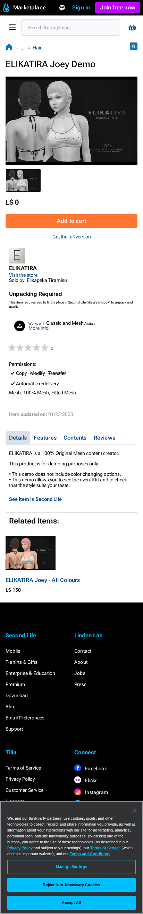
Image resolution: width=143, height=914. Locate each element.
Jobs (79, 673)
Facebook (95, 768)
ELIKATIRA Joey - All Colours (43, 580)
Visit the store (23, 275)
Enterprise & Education (30, 673)
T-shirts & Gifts (21, 662)
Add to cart (71, 221)
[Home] (9, 48)
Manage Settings (71, 867)
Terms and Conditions (90, 854)
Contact (82, 651)
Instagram (96, 792)
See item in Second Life (35, 499)
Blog (11, 706)
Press (80, 684)
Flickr (90, 780)
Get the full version (71, 236)
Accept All (71, 902)
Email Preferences (25, 717)
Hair (37, 47)
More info (38, 328)
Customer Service (24, 790)
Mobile (13, 651)
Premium (15, 684)
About (80, 662)
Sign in (81, 7)
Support (14, 729)
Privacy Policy (20, 779)
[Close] (134, 810)
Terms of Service (23, 768)
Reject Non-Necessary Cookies (71, 885)
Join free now (117, 7)
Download (17, 695)
